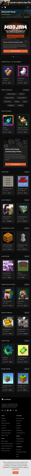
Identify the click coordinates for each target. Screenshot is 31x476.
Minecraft (3, 420)
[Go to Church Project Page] (23, 269)
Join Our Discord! (20, 418)
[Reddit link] (16, 410)
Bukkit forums (19, 430)
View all (27, 172)
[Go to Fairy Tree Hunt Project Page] (8, 269)
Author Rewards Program (7, 446)
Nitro (17, 456)
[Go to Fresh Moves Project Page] (23, 297)
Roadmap (18, 428)
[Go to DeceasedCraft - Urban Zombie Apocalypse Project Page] (23, 325)
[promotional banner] (15, 2)
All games (3, 418)
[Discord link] (10, 410)
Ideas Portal (19, 420)
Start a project (4, 441)
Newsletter (18, 425)
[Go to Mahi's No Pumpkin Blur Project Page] (8, 241)
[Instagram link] (2, 410)
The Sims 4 (3, 425)
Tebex (17, 454)
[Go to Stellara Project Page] (8, 124)
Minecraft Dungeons (6, 432)
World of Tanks (4, 435)
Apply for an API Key (6, 448)
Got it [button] (15, 472)
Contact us (18, 443)
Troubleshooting (20, 441)
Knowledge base (20, 438)
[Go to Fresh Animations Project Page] (8, 297)
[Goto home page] (5, 7)
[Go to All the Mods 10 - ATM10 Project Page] (8, 325)
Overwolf (18, 449)
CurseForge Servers (20, 432)
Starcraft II (3, 428)
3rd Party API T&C (5, 450)
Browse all (26, 90)
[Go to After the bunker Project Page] (8, 213)
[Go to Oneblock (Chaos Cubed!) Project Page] (8, 382)
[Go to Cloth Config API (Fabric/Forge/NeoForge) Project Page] (23, 354)
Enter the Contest (15, 51)
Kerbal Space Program (6, 430)
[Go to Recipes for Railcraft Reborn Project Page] (8, 185)
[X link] (13, 410)
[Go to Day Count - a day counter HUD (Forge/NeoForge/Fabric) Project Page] (23, 185)
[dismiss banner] (29, 2)
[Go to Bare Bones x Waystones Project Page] (23, 241)
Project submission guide (6, 443)
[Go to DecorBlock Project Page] (8, 75)
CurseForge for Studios (21, 451)
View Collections (15, 164)
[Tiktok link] (5, 410)
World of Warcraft (5, 423)
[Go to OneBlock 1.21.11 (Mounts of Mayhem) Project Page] (23, 382)
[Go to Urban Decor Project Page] (23, 75)
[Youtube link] (8, 410)
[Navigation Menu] (2, 7)
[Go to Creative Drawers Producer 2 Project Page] (23, 213)
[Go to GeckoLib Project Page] (8, 354)
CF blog (18, 423)
